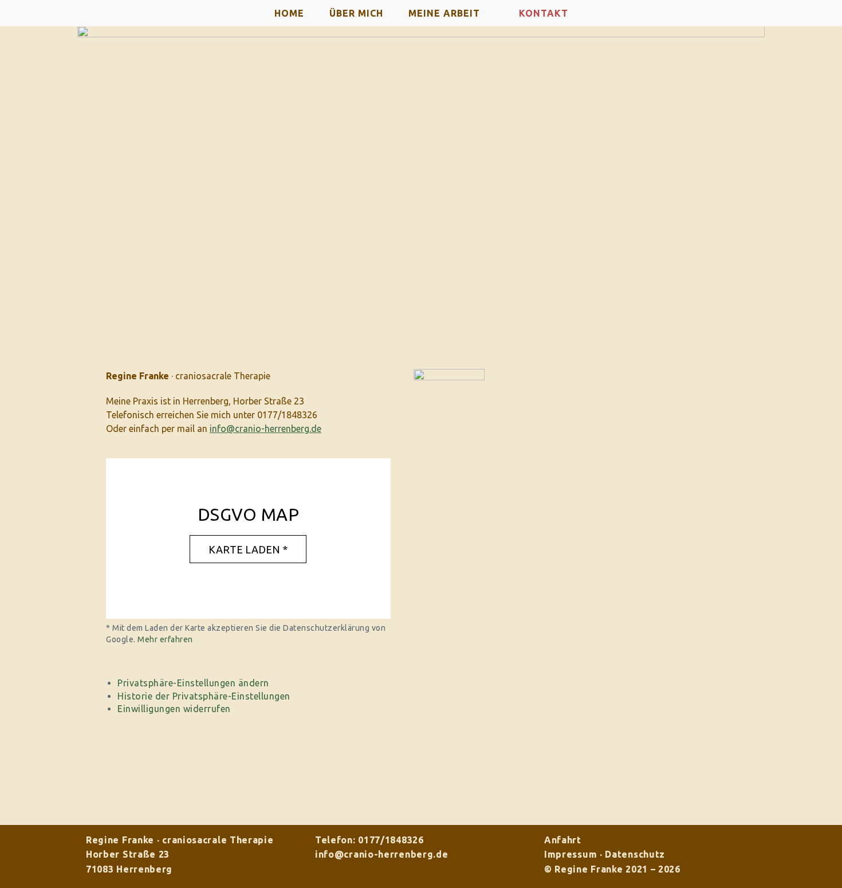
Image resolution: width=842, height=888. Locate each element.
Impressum (570, 854)
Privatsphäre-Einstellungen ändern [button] (193, 683)
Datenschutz (635, 854)
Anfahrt (562, 840)
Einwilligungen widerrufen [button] (174, 709)
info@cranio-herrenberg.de (381, 854)
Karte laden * (248, 549)
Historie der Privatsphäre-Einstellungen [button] (203, 696)
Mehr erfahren (165, 639)
